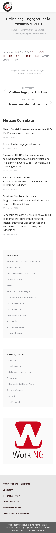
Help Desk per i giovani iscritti (20, 372)
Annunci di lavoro (14, 333)
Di (21, 73)
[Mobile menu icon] (49, 6)
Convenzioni (12, 378)
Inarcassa (11, 360)
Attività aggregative (15, 327)
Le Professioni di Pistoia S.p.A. (20, 384)
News (9, 285)
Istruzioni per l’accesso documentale (23, 261)
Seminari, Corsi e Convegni (32, 70)
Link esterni (8, 489)
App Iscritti (11, 396)
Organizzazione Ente (16, 315)
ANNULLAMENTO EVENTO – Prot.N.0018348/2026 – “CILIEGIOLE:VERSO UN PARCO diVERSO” (26, 181)
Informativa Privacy (11, 495)
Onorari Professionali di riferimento (23, 273)
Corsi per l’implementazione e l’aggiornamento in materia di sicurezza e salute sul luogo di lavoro (26, 200)
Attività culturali (13, 321)
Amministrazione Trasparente (16, 483)
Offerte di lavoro (14, 279)
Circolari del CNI (14, 309)
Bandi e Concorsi (14, 267)
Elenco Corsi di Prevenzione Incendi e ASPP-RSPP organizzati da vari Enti (27, 131)
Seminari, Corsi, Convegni (18, 291)
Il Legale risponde (15, 366)
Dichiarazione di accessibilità (16, 513)
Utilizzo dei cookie (11, 501)
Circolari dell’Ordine (15, 303)
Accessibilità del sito (12, 507)
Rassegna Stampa (15, 390)
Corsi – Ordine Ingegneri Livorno (21, 144)
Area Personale (14, 402)
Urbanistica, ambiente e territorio (22, 297)
